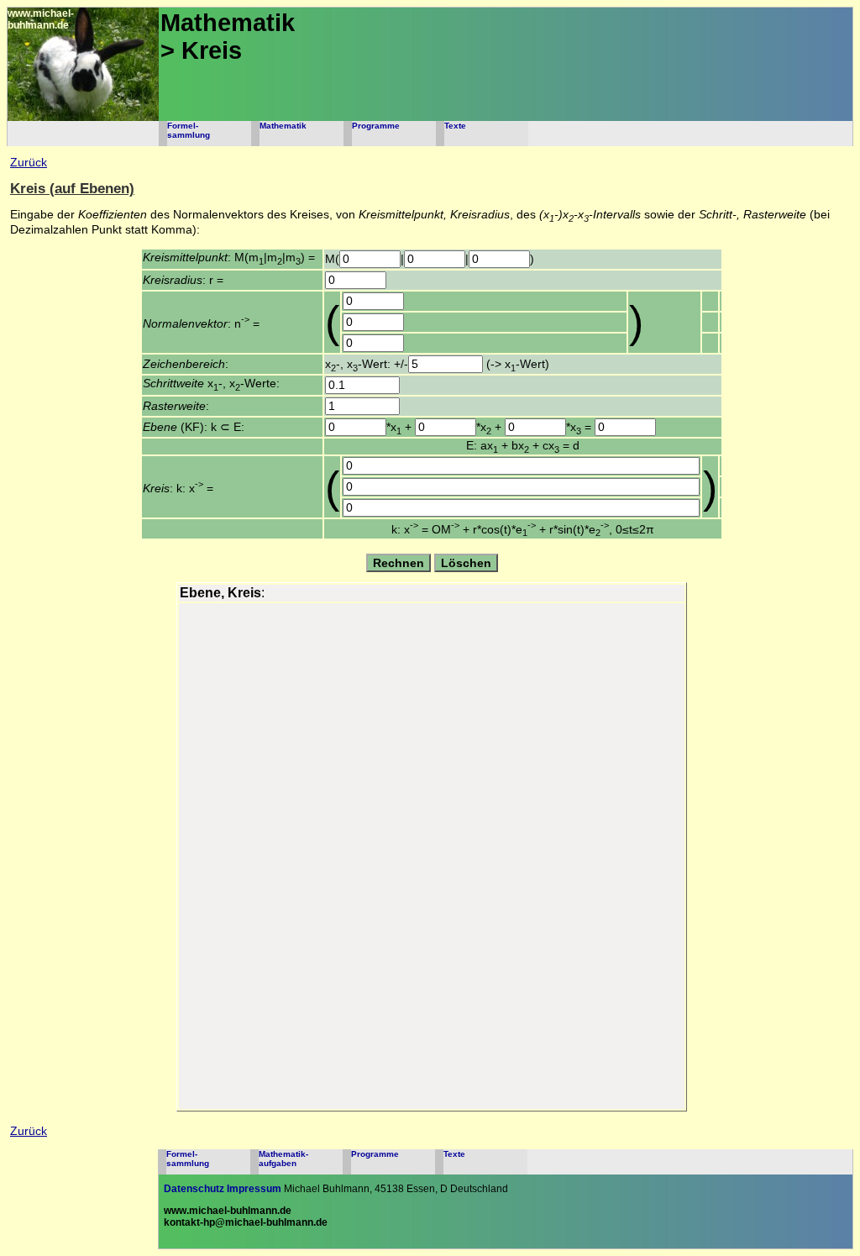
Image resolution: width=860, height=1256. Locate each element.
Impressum (254, 1189)
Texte (455, 125)
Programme (376, 125)
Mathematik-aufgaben (283, 1158)
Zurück (28, 162)
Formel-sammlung (188, 130)
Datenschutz (194, 1189)
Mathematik (283, 125)
